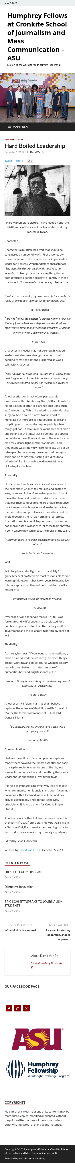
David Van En (37, 152)
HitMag (41, 1158)
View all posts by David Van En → (47, 965)
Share (19, 160)
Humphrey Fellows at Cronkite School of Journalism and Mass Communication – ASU (37, 36)
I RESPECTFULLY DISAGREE (24, 872)
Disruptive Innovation (19, 887)
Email (29, 161)
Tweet (8, 160)
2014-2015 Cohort (14, 139)
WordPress (25, 1158)
